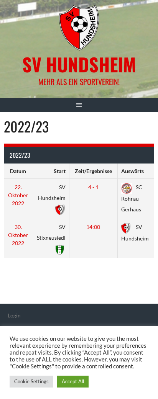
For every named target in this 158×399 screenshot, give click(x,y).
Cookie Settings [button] (31, 381)
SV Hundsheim (79, 64)
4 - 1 (93, 187)
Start (60, 171)
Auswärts (132, 171)
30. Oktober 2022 (18, 235)
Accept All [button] (73, 381)
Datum (18, 171)
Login (14, 315)
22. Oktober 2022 (18, 195)
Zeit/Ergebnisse (93, 171)
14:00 (93, 227)
